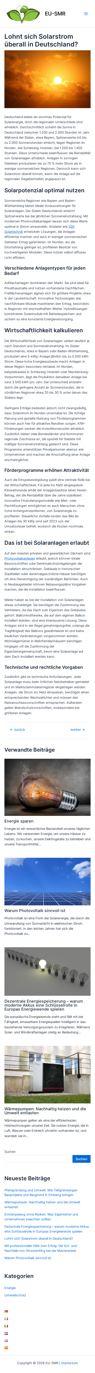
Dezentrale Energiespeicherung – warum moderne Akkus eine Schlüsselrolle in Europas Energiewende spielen (43, 1005)
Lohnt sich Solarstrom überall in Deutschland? (38, 1239)
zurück (17, 729)
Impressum (69, 1363)
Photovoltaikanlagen (19, 558)
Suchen (10, 1152)
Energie (10, 1288)
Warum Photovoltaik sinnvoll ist (34, 910)
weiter (77, 729)
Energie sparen (19, 821)
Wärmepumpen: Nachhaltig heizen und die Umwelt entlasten (45, 1110)
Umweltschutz (15, 1295)
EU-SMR (55, 13)
